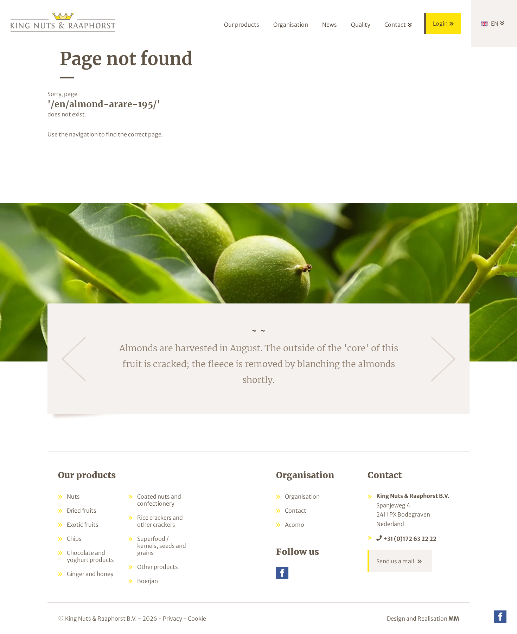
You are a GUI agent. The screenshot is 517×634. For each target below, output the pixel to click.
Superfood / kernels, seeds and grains (161, 545)
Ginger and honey (90, 573)
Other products (157, 566)
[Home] (63, 22)
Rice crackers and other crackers (160, 521)
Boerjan (147, 580)
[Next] (443, 359)
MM (453, 618)
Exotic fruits (82, 524)
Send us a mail (395, 561)
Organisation (302, 496)
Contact (295, 510)
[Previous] (74, 359)
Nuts (73, 496)
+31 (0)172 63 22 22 (409, 539)
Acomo (294, 524)
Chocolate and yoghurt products (90, 556)
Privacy (172, 618)
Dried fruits (81, 510)
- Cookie (194, 618)
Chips (74, 538)
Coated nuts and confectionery (159, 500)
